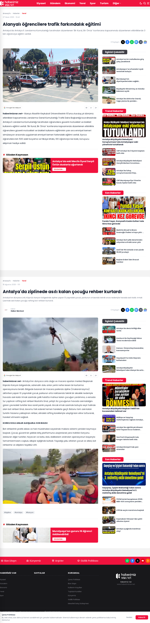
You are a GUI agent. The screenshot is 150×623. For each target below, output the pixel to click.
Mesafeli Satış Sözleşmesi (78, 603)
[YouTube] (143, 561)
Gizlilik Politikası (89, 560)
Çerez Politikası (74, 579)
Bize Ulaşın (10, 560)
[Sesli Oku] (86, 108)
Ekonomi (70, 3)
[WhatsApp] (127, 561)
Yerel (82, 3)
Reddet (129, 617)
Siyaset (41, 3)
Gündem (55, 3)
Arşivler (59, 560)
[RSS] (148, 561)
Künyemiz (35, 560)
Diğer (116, 3)
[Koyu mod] (140, 3)
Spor (93, 3)
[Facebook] (132, 561)
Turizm (104, 3)
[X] (137, 561)
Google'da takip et (13, 108)
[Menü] (148, 3)
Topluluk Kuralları (75, 591)
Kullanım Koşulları (75, 587)
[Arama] (144, 3)
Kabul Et (141, 617)
